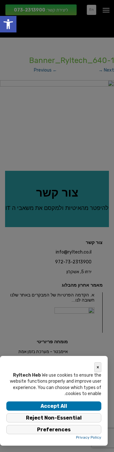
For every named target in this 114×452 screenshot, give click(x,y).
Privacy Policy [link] (88, 437)
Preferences (54, 430)
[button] (8, 24)
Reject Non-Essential (54, 418)
